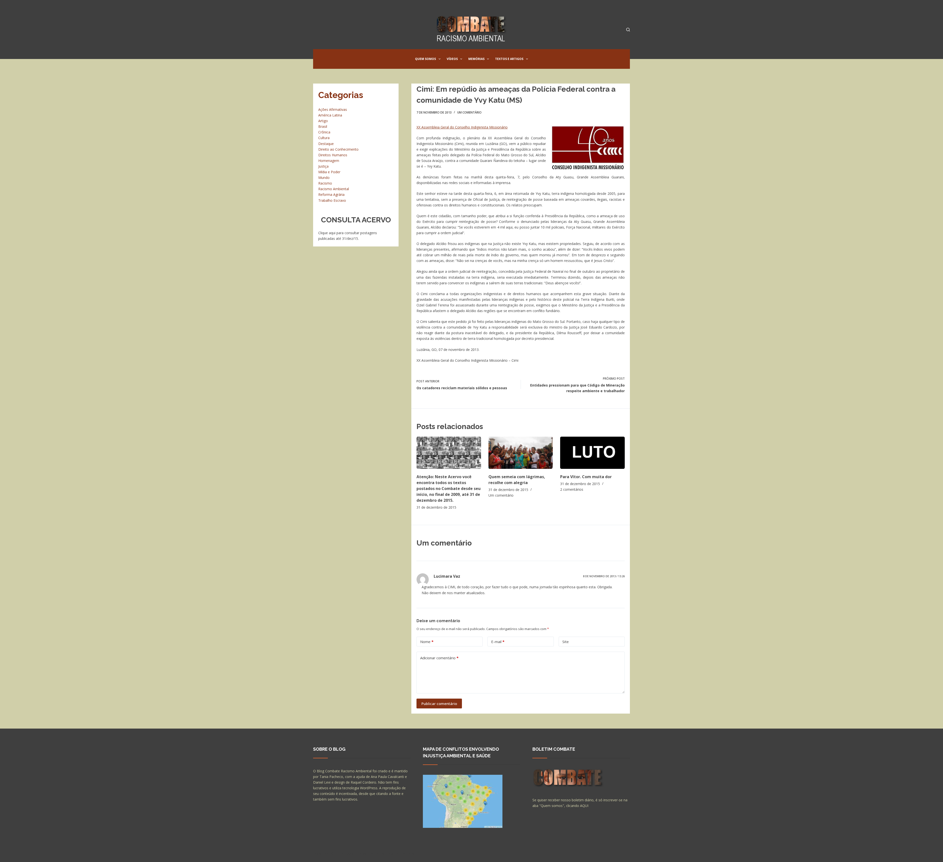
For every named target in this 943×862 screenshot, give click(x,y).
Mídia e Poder (329, 172)
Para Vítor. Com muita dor (586, 476)
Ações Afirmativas (332, 109)
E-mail (497, 641)
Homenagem (328, 160)
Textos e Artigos (509, 59)
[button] (440, 59)
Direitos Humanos (332, 155)
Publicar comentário (439, 703)
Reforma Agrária (331, 194)
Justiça (323, 166)
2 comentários (571, 489)
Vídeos (452, 59)
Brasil (322, 126)
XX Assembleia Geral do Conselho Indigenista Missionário (462, 127)
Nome (426, 641)
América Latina (330, 115)
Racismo (325, 183)
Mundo (324, 177)
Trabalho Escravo (332, 200)
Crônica (324, 132)
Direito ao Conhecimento (338, 149)
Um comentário (469, 112)
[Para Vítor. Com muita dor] (592, 453)
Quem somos (425, 59)
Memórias (476, 59)
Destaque (326, 143)
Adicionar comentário (439, 657)
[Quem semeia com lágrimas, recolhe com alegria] (520, 453)
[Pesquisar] (628, 29)
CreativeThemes (400, 853)
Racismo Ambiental (333, 189)
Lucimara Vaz (447, 576)
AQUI (584, 805)
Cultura (324, 137)
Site (565, 641)
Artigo (323, 120)
